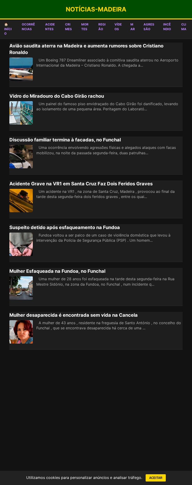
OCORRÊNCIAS (28, 26)
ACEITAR (155, 478)
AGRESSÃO (149, 26)
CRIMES (68, 26)
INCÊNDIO (167, 26)
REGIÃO (102, 26)
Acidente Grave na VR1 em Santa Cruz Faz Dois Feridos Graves (81, 184)
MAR (132, 26)
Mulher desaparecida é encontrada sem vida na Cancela (73, 315)
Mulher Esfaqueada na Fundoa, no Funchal (57, 271)
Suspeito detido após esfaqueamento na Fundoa (64, 227)
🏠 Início (8, 28)
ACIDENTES (50, 26)
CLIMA (183, 26)
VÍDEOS (118, 26)
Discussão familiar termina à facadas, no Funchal (65, 140)
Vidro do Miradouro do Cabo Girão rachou (56, 96)
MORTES (85, 26)
